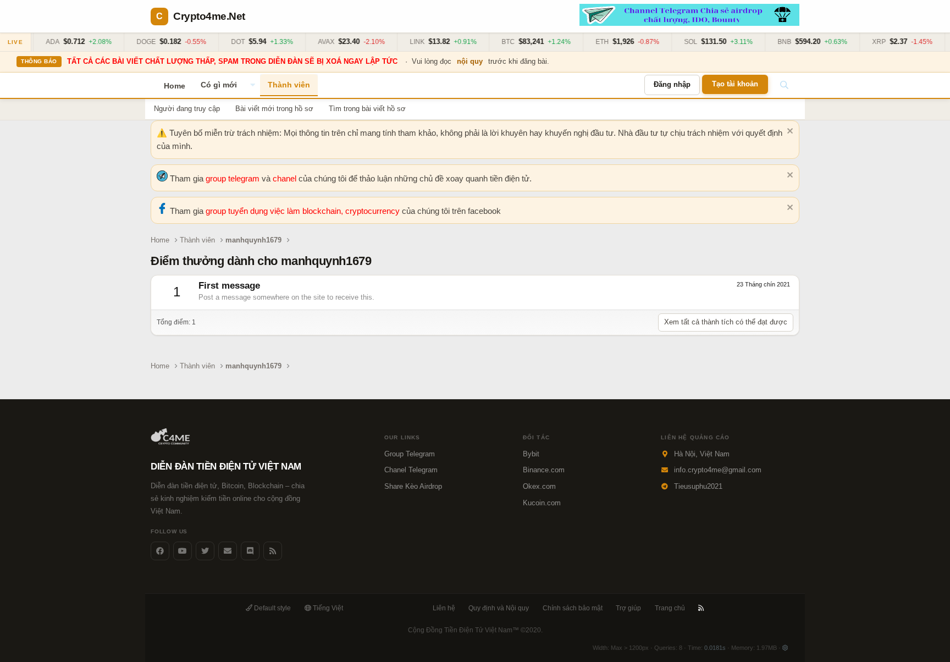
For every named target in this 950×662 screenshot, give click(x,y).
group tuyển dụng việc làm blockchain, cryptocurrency (304, 211)
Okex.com (539, 486)
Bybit (531, 454)
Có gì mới (219, 84)
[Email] (227, 551)
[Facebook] (160, 551)
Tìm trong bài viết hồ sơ (367, 108)
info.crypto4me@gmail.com (717, 470)
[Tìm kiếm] (784, 85)
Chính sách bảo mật (573, 608)
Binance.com (544, 470)
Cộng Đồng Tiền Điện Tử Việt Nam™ (475, 630)
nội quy (470, 61)
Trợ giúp (628, 608)
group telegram (234, 178)
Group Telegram (409, 454)
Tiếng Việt (327, 608)
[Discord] (250, 551)
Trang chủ (670, 608)
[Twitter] (205, 551)
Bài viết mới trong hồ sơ (274, 108)
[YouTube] (182, 551)
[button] (252, 85)
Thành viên (289, 84)
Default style (271, 608)
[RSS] (701, 608)
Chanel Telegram (411, 470)
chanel (286, 178)
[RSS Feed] (272, 551)
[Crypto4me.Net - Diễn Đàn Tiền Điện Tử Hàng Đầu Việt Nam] (171, 442)
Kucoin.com (542, 503)
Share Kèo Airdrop (413, 486)
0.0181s (715, 647)
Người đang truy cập (187, 108)
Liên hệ (444, 608)
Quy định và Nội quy (498, 608)
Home (174, 85)
